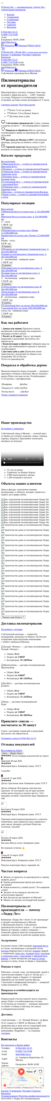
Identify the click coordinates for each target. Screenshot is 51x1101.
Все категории (8, 161)
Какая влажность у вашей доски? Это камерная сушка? (25, 888)
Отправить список (10, 738)
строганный (25, 956)
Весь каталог (7, 209)
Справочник (13, 17)
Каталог (11, 14)
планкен (36, 951)
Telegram (22, 45)
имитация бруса (40, 946)
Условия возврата (9, 1096)
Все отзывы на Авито (11, 750)
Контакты (11, 27)
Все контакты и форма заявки (15, 1045)
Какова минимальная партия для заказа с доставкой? (22, 883)
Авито (4, 753)
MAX (38, 45)
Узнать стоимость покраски (14, 395)
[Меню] (2, 3)
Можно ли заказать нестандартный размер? (24, 900)
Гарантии (11, 24)
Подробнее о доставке (12, 629)
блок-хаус (20, 953)
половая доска (33, 953)
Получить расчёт (27, 105)
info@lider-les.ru (8, 42)
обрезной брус (40, 956)
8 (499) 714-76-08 (9, 34)
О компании (13, 19)
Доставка (11, 22)
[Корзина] (3, 49)
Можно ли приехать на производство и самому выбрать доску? (25, 878)
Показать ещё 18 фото (12, 617)
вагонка (5, 951)
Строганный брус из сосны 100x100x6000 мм (23, 308)
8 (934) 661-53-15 (9, 32)
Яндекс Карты (16, 753)
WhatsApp (9, 45)
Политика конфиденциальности (34, 1096)
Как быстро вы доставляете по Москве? (23, 897)
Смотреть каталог (9, 105)
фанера (4, 958)
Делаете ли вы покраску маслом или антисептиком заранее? (20, 893)
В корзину (6, 228)
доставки (5, 1033)
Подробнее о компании (12, 428)
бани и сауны (38, 958)
